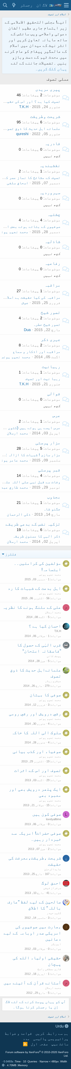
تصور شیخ (50, 312)
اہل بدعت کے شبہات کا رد (34, 588)
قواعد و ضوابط (18, 1033)
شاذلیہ (52, 241)
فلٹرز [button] (10, 554)
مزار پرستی (47, 442)
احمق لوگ (51, 882)
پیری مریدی (47, 89)
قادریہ (52, 143)
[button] (66, 5)
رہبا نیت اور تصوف (42, 379)
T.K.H (23, 107)
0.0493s (8, 1061)
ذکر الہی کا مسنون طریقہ (36, 536)
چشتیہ (53, 214)
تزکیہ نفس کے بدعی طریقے (32, 524)
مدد (26, 1039)
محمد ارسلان (17, 433)
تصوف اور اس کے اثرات (37, 770)
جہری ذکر (50, 339)
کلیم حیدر (54, 913)
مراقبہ (52, 285)
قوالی (53, 393)
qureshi (22, 134)
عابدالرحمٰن (52, 869)
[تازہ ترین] (13, 5)
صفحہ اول (39, 1044)
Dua (27, 330)
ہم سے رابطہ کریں (51, 1033)
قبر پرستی (49, 469)
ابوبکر (56, 944)
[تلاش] (5, 5)
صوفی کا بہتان (45, 694)
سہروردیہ (49, 192)
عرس (56, 415)
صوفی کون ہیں (46, 814)
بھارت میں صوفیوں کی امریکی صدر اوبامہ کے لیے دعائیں (32, 932)
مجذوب (53, 496)
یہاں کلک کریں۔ (51, 69)
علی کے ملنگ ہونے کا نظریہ (31, 607)
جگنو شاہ (51, 509)
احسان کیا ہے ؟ (45, 625)
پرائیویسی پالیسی (50, 1039)
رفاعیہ (52, 263)
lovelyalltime (53, 819)
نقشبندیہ (49, 165)
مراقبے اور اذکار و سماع (36, 351)
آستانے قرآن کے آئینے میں (32, 982)
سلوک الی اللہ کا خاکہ (36, 732)
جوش (25, 303)
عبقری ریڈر (53, 681)
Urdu (60, 1026)
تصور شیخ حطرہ (46, 324)
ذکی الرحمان (19, 514)
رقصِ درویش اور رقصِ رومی (35, 713)
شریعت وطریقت (45, 116)
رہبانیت (51, 366)
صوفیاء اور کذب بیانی (37, 751)
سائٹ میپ (59, 1044)
